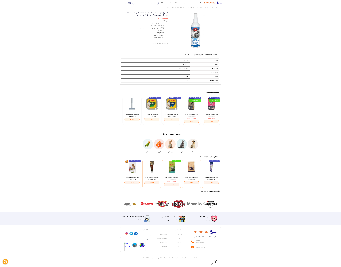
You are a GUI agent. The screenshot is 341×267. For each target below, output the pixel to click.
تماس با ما (180, 234)
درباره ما (180, 238)
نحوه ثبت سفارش (163, 234)
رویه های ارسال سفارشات (162, 238)
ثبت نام (121, 3)
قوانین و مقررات (163, 242)
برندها (176, 3)
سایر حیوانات (185, 3)
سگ (193, 3)
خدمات (169, 3)
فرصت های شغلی (178, 246)
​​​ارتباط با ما (139, 220)
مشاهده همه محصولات (172, 220)
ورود (126, 3)
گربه (200, 3)
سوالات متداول (164, 246)
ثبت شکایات (179, 242)
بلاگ (162, 3)
